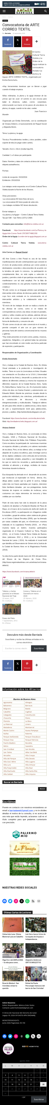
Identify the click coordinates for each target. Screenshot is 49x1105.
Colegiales (7, 715)
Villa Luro (7, 765)
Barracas (28, 705)
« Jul (23, 1097)
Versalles (7, 755)
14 (31, 1080)
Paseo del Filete (8, 618)
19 (19, 1084)
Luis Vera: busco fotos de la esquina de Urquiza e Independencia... (35, 936)
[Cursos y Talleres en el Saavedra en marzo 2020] (32, 582)
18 (12, 1084)
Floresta (6, 721)
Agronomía (7, 702)
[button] (4, 11)
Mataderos (7, 727)
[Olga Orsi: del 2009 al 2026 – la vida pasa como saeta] (13, 950)
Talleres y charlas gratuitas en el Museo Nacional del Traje (10, 593)
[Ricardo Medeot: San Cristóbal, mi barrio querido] (13, 973)
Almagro (28, 702)
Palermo (28, 733)
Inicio (4, 17)
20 (25, 1084)
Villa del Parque (9, 758)
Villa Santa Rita (31, 771)
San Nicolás (30, 749)
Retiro (5, 746)
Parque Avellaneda (10, 737)
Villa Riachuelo (9, 771)
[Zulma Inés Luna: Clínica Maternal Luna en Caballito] (13, 924)
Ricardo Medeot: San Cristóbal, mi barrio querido (10, 985)
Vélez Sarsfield (31, 752)
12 (19, 1080)
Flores (27, 718)
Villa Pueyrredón (10, 768)
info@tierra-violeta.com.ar (34, 224)
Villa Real (29, 768)
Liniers (28, 724)
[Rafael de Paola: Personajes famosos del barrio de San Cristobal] (36, 973)
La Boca (28, 721)
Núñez (6, 733)
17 (5, 1084)
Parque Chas (8, 740)
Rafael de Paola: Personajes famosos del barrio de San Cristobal (35, 985)
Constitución (30, 715)
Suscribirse (39, 648)
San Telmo (7, 752)
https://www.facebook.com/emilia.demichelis (28, 418)
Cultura (10, 17)
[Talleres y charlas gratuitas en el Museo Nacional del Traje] (11, 582)
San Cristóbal (8, 749)
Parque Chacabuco (32, 737)
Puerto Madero (9, 743)
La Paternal (7, 724)
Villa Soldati (8, 774)
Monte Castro (8, 730)
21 (31, 1084)
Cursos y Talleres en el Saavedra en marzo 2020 (32, 593)
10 (5, 1080)
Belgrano (7, 709)
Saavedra (29, 746)
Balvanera (7, 705)
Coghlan (28, 712)
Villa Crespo (30, 755)
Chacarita (7, 718)
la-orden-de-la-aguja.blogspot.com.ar (32, 236)
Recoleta (28, 743)
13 (25, 1080)
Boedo (27, 709)
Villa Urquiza (30, 774)
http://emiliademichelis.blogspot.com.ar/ (22, 421)
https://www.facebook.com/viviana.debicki (18, 572)
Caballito (6, 712)
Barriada (8, 33)
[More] (36, 41)
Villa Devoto (30, 758)
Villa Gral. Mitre (9, 762)
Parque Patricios (31, 740)
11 (12, 1080)
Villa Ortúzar (30, 765)
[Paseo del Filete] (11, 609)
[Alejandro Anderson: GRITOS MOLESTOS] (36, 950)
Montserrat (29, 727)
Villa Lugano (30, 762)
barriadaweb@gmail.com (21, 810)
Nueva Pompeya (31, 730)
